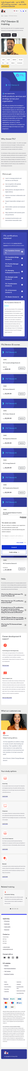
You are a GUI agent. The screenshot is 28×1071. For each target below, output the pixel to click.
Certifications (14, 59)
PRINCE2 (6, 965)
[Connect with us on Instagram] (13, 957)
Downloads (6, 924)
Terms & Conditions (7, 986)
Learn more (5, 796)
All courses (6, 921)
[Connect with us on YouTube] (4, 957)
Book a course (5, 66)
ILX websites (6, 963)
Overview (3, 59)
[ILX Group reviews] (12, 1007)
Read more (21, 368)
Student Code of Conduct (21, 990)
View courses (20, 59)
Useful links (6, 984)
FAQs (14, 35)
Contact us (6, 934)
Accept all (14, 547)
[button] (10, 908)
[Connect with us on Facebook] (9, 957)
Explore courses (6, 35)
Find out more (5, 665)
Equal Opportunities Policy (20, 987)
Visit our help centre (7, 697)
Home (2, 15)
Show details (20, 542)
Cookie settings (13, 552)
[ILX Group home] (3, 11)
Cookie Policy (6, 991)
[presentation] (1, 898)
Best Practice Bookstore (10, 968)
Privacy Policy (6, 989)
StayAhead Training (9, 974)
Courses (6, 15)
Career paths (7, 926)
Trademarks (19, 984)
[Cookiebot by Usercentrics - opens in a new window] (20, 517)
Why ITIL (8, 59)
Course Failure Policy (20, 993)
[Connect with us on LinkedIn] (17, 957)
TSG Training (7, 971)
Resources (6, 929)
